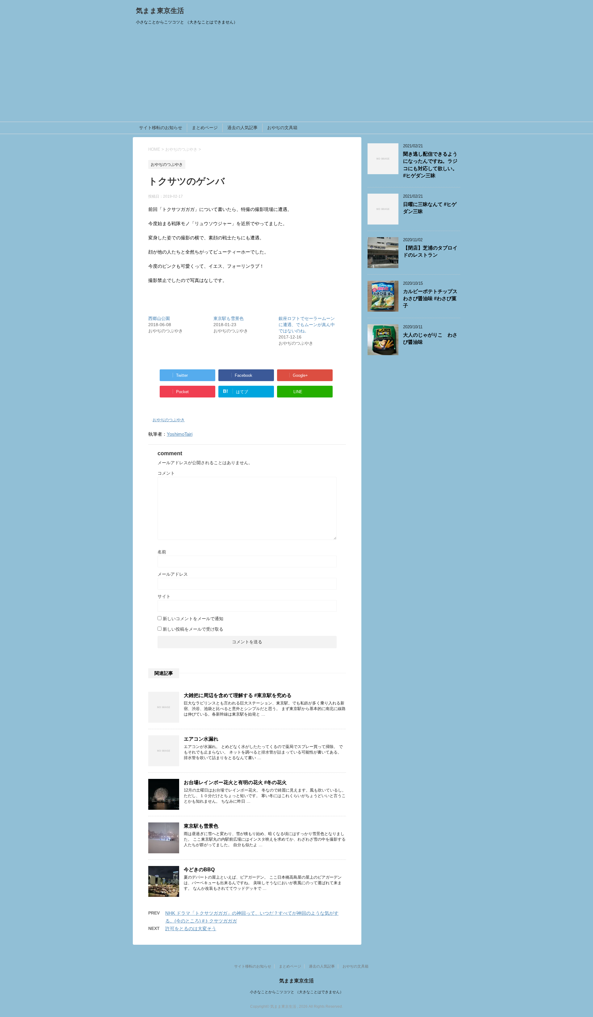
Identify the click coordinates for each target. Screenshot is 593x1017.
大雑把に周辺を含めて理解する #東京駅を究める (238, 695)
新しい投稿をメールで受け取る (193, 629)
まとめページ (205, 127)
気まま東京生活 (160, 11)
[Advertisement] (296, 75)
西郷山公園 (159, 318)
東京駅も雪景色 (228, 318)
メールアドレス (173, 574)
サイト (164, 596)
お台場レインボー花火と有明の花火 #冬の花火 (235, 782)
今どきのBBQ (199, 869)
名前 (162, 551)
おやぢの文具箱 (282, 127)
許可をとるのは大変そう (190, 928)
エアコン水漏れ (201, 739)
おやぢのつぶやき (169, 420)
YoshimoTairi (179, 434)
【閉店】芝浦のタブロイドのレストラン (430, 251)
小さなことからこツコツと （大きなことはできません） (296, 992)
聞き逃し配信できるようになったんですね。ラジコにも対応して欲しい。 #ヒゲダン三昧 (430, 164)
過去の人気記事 (242, 127)
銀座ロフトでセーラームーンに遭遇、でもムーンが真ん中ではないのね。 (307, 324)
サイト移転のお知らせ (160, 127)
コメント (166, 473)
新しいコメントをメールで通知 (193, 618)
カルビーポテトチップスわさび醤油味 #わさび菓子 (430, 299)
